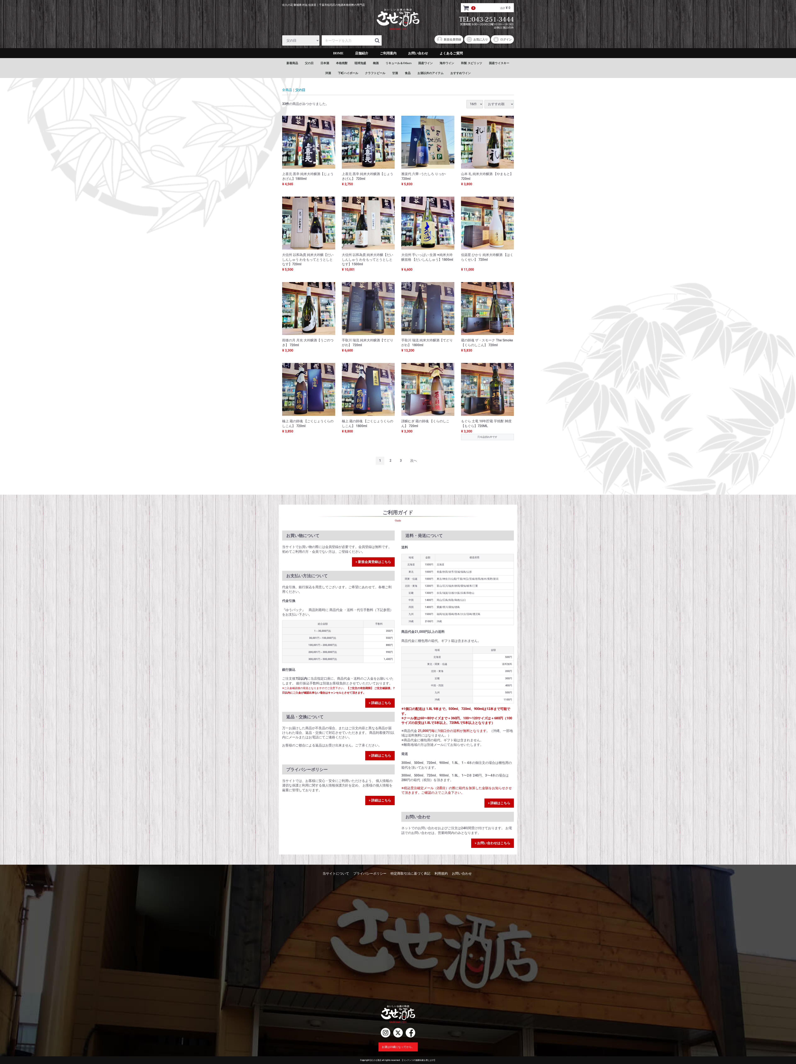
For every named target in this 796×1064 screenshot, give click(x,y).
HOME (338, 53)
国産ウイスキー (499, 63)
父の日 (309, 63)
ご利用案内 (388, 53)
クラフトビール (375, 73)
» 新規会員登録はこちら (373, 562)
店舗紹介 (361, 53)
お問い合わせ (418, 53)
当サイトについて (336, 873)
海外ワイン (447, 63)
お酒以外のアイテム (430, 73)
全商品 (287, 90)
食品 (408, 73)
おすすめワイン (460, 73)
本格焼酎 (342, 63)
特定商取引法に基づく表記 (410, 873)
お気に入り (480, 39)
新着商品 (292, 63)
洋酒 (328, 73)
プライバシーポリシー (369, 873)
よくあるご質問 (451, 53)
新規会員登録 (452, 39)
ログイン (506, 39)
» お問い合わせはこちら (492, 843)
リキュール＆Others (398, 63)
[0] (466, 7)
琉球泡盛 (360, 63)
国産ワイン (425, 63)
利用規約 (441, 873)
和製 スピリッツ (471, 63)
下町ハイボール (348, 73)
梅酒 (376, 63)
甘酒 (395, 73)
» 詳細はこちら (380, 703)
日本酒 (324, 63)
